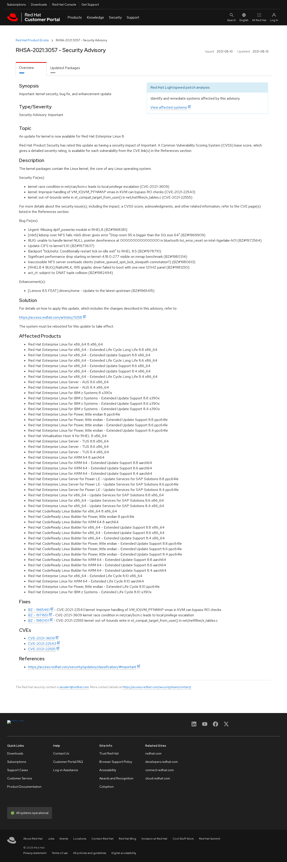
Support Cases (17, 770)
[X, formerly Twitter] (226, 725)
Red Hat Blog (127, 838)
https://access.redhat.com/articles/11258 (50, 317)
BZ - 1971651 (38, 615)
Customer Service (19, 778)
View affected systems (168, 107)
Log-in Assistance (65, 770)
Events (64, 838)
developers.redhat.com (161, 762)
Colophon (106, 787)
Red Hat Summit (209, 838)
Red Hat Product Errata (32, 40)
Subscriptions (16, 4)
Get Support (90, 4)
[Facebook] (215, 725)
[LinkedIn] (194, 725)
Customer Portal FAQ (68, 762)
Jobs (51, 838)
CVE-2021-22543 (42, 643)
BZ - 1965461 (39, 609)
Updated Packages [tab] (65, 68)
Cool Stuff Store (183, 838)
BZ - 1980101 (38, 620)
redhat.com (153, 753)
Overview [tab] (26, 67)
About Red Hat (33, 838)
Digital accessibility (123, 853)
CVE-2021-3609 (41, 638)
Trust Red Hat (109, 753)
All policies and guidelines (89, 853)
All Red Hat (259, 20)
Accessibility (107, 770)
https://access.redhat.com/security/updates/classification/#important (82, 667)
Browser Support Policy (115, 762)
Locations (79, 838)
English (243, 20)
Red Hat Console (64, 4)
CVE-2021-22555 (42, 649)
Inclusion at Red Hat (154, 838)
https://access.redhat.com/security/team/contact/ (157, 687)
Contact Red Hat (102, 838)
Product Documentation (24, 787)
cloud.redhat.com (157, 778)
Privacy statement (34, 853)
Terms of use (60, 853)
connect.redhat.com (159, 770)
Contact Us (61, 753)
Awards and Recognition (116, 778)
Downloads (39, 4)
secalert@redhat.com (74, 687)
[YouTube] (204, 725)
